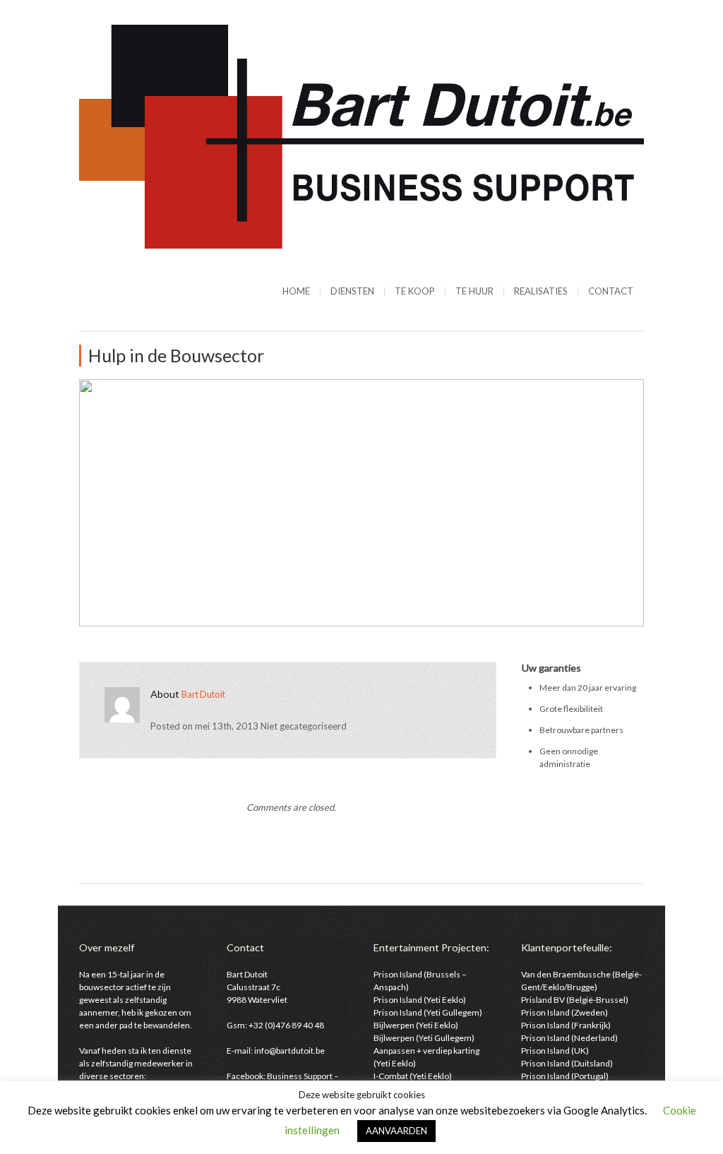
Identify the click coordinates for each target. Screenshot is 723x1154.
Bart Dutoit (203, 694)
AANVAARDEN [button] (396, 1130)
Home (296, 291)
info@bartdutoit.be (289, 1050)
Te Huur (474, 291)
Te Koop (415, 291)
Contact (610, 291)
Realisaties (541, 291)
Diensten (352, 291)
